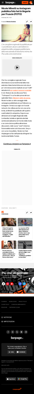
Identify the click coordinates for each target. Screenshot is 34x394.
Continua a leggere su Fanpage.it (17, 144)
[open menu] (2, 2)
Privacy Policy (23, 301)
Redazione (4, 307)
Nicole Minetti (12, 208)
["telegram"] (24, 283)
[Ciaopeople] (17, 389)
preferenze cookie (14, 307)
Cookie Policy (5, 304)
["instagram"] (7, 283)
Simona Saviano (11, 21)
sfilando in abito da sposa (21, 98)
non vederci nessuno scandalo (20, 90)
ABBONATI (25, 2)
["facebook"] (20, 283)
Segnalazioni (13, 301)
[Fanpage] (17, 338)
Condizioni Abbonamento (18, 304)
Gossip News (4, 208)
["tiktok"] (3, 283)
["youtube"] (11, 283)
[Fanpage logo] (10, 2)
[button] (31, 21)
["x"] (16, 283)
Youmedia (4, 301)
